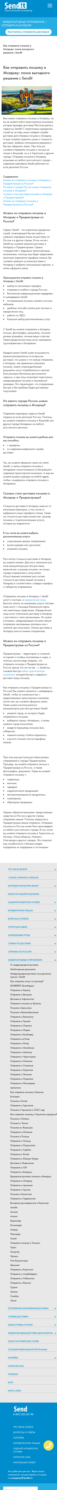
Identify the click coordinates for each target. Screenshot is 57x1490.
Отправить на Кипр (20, 1039)
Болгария (14, 1096)
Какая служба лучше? (20, 1324)
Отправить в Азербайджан (23, 1274)
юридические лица (35, 600)
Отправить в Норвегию (21, 1078)
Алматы (14, 1211)
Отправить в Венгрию (21, 994)
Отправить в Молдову (21, 1180)
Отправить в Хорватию (21, 1070)
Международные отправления (23, 22)
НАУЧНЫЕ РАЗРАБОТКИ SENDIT (23, 885)
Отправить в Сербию (20, 1149)
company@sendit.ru (22, 1478)
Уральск (14, 1256)
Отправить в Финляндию (22, 1083)
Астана (13, 1216)
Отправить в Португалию (22, 1145)
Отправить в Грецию (20, 1021)
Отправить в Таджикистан (23, 1198)
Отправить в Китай (19, 1154)
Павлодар (15, 1234)
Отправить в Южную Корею (24, 1158)
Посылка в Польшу (19, 1136)
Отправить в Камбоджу (21, 1034)
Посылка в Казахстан (21, 1194)
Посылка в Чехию (19, 1123)
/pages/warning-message (23, 877)
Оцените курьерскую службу (24, 902)
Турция (13, 1287)
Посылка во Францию (21, 1127)
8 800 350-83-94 (23, 1414)
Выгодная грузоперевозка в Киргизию (29, 1203)
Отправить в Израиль (21, 1025)
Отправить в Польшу (20, 1141)
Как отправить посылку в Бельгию (27, 1092)
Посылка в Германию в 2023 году (27, 1109)
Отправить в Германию (21, 1105)
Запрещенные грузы (19, 935)
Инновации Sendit (24, 1462)
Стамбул (14, 1296)
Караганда (15, 1220)
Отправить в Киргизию (21, 1269)
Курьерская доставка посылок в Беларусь (30, 1176)
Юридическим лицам (20, 910)
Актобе (13, 1207)
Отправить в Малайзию (22, 1047)
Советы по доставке (19, 943)
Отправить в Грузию (20, 1189)
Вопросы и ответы (18, 918)
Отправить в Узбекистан (22, 1278)
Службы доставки (18, 1316)
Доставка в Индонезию (22, 1163)
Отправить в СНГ (18, 1167)
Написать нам (16, 1366)
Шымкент (15, 1265)
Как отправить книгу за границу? (27, 981)
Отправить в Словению (21, 1065)
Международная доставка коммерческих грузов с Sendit (30, 975)
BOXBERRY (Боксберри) (22, 985)
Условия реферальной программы (27, 1349)
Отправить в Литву (19, 1043)
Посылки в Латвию (19, 1118)
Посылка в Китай (18, 1101)
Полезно (13, 1374)
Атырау (14, 1229)
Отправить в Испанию (21, 1061)
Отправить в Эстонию (21, 1074)
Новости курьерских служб (23, 1341)
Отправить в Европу (20, 990)
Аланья (13, 1291)
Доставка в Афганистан (22, 999)
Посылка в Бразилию (21, 1007)
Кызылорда (16, 1225)
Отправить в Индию (20, 1030)
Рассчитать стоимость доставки (28, 32)
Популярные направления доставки (28, 1308)
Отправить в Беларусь (21, 1172)
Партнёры (13, 1357)
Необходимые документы (23, 969)
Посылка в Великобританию (24, 1012)
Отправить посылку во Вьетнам (25, 1003)
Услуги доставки (17, 927)
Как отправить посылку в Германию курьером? (33, 1114)
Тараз (13, 1247)
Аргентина (15, 1087)
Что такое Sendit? (17, 869)
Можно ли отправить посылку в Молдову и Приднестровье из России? (27, 181)
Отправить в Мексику (21, 1052)
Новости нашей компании (23, 894)
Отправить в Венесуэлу (21, 1016)
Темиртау (14, 1251)
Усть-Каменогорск (19, 1260)
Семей (13, 1238)
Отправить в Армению (21, 1185)
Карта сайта (14, 1390)
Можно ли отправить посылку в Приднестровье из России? (20, 202)
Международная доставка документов (30, 1333)
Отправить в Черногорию (23, 1056)
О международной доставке (24, 964)
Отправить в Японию (20, 1282)
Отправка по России (20, 951)
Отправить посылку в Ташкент (25, 1243)
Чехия (13, 1300)
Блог (10, 1382)
